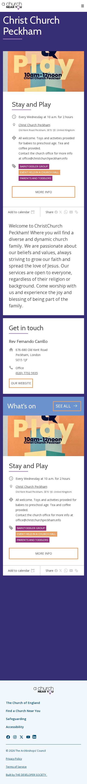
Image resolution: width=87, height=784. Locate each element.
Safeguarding (16, 719)
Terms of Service (16, 767)
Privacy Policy (14, 759)
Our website (21, 383)
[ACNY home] (12, 6)
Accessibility (15, 727)
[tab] (21, 212)
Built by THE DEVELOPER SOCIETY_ (26, 775)
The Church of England (23, 703)
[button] (82, 6)
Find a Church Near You (23, 711)
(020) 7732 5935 (27, 373)
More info (43, 192)
